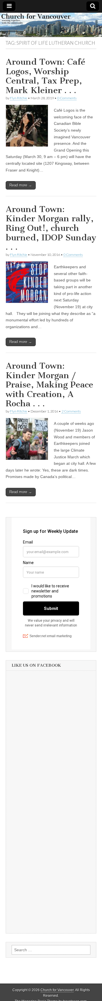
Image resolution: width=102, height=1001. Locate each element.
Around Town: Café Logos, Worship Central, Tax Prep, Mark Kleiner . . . (45, 76)
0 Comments (66, 98)
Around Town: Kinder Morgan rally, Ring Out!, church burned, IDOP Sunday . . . (51, 228)
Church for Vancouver (57, 990)
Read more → (20, 185)
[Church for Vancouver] (51, 25)
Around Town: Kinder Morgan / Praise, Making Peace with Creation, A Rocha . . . (49, 385)
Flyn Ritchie (18, 98)
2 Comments (71, 411)
